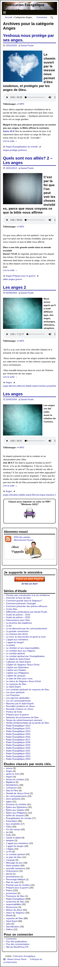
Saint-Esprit (11, 921)
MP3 (22, 104)
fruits (8, 835)
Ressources (12, 907)
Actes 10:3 (8, 131)
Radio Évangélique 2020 (18, 748)
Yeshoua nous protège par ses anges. (28, 37)
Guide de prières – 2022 (18, 617)
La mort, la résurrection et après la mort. (26, 636)
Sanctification (12, 926)
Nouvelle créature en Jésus (19, 709)
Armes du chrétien (15, 779)
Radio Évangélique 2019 (18, 745)
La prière (10, 645)
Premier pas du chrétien (18, 885)
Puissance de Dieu (15, 896)
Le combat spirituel (15, 653)
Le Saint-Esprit (13, 686)
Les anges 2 (14, 287)
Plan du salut (12, 882)
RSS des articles (22, 537)
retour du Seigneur (15, 912)
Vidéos (9, 929)
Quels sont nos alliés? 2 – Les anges (27, 160)
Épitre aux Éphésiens (16, 807)
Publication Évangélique (24, 5)
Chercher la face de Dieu (18, 598)
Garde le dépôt (13, 837)
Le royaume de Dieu (16, 684)
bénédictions (12, 785)
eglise (9, 801)
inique (42, 495)
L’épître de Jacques (15, 675)
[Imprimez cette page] (29, 519)
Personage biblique (15, 879)
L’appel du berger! (15, 642)
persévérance (13, 876)
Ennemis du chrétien (16, 804)
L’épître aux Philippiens (17, 673)
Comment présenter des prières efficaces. (27, 606)
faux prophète (13, 824)
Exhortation (11, 821)
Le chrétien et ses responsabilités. (23, 648)
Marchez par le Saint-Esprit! (20, 703)
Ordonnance (12, 871)
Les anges (13, 394)
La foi (8, 625)
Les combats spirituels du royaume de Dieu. (28, 689)
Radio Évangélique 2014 (18, 731)
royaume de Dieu (14, 918)
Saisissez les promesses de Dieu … (24, 717)
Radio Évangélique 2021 (18, 750)
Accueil (8, 17)
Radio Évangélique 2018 (18, 742)
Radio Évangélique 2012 (18, 725)
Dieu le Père (12, 790)
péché (9, 874)
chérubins (13, 495)
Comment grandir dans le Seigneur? (24, 600)
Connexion (42, 17)
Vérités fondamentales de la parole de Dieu (27, 723)
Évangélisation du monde (25, 146)
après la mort (12, 774)
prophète (51, 386)
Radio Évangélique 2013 (18, 728)
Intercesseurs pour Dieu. (18, 620)
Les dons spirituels (15, 692)
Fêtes (9, 826)
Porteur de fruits (14, 712)
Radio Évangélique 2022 (18, 753)
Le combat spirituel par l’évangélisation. (25, 656)
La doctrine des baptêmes (19, 623)
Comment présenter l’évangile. (21, 603)
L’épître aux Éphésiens (17, 667)
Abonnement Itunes (23, 540)
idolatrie (10, 840)
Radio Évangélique (15, 899)
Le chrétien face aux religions (20, 650)
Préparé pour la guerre (24, 276)
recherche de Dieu (15, 901)
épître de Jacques (15, 815)
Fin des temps (13, 829)
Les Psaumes (13, 695)
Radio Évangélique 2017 (18, 739)
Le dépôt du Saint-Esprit (18, 659)
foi (7, 832)
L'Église (10, 849)
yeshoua (22, 150)
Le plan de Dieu (14, 857)
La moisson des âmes (17, 634)
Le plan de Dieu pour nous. (19, 678)
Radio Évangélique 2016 (18, 737)
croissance (11, 787)
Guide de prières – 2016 (18, 614)
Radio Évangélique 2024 (18, 759)
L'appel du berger (15, 846)
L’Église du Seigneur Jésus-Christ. (23, 664)
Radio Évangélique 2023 (18, 756)
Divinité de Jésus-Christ (17, 793)
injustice (50, 495)
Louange (10, 860)
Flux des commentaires (17, 944)
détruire (21, 386)
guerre (18, 279)
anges (6, 150)
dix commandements (16, 796)
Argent (9, 776)
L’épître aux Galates (16, 670)
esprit (35, 386)
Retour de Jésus (14, 910)
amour (9, 768)
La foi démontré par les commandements (26, 628)
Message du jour (14, 862)
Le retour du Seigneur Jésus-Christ (23, 681)
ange (5, 386)
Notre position (13, 865)
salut (8, 923)
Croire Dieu (11, 609)
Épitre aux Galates (15, 810)
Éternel (35, 495)
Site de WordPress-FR (17, 947)
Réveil (9, 915)
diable (29, 386)
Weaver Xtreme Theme (16, 959)
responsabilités (13, 904)
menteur (42, 386)
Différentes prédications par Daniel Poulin (26, 612)
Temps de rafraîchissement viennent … (25, 720)
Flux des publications (16, 941)
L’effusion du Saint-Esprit (18, 662)
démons (13, 386)
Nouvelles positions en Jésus (20, 706)
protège (13, 150)
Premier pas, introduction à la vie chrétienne (28, 595)
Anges (9, 146)
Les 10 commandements (18, 700)
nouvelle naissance (15, 868)
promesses (11, 893)
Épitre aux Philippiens (16, 813)
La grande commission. (17, 631)
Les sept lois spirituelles (18, 698)
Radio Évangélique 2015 (18, 734)
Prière (9, 890)
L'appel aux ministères (17, 843)
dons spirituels (13, 799)
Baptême (10, 782)
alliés (5, 279)
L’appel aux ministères (17, 639)
